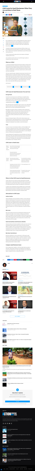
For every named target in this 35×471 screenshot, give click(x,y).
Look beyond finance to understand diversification (24, 311)
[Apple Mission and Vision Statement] (5, 325)
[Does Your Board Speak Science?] (5, 431)
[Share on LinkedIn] (11, 14)
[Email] (3, 49)
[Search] (31, 1)
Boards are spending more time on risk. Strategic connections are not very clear (19, 440)
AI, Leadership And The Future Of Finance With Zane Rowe (8, 311)
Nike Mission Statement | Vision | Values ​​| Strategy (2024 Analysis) (18, 334)
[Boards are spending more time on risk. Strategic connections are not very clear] (5, 441)
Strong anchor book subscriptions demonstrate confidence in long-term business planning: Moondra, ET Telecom (19, 460)
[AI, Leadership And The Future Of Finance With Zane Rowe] (10, 304)
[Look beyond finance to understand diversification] (25, 304)
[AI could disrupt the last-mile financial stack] (25, 290)
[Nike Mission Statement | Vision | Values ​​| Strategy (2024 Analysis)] (5, 336)
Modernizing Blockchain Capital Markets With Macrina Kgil (8, 283)
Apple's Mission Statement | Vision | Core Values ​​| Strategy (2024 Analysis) (19, 339)
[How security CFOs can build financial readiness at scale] (10, 290)
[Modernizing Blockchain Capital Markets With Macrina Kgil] (10, 276)
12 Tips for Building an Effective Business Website (15, 383)
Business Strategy (5, 309)
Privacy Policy (22, 403)
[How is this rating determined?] (13, 87)
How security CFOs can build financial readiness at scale (9, 297)
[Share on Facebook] (6, 14)
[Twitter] (3, 43)
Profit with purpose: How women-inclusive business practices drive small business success (17, 366)
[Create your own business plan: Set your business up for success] (5, 455)
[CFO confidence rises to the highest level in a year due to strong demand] (25, 276)
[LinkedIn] (3, 45)
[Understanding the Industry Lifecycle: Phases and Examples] (5, 330)
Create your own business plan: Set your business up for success (17, 453)
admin (6, 12)
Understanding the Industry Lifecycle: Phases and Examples (17, 328)
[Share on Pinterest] (9, 14)
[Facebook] (3, 40)
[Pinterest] (3, 47)
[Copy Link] (3, 51)
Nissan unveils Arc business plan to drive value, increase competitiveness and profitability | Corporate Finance (19, 449)
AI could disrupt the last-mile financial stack (25, 297)
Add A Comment (17, 316)
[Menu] (3, 1)
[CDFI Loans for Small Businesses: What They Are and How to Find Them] (17, 26)
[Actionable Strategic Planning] (17, 1)
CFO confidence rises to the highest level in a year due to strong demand (25, 283)
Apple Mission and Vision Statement (13, 323)
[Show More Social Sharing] (13, 14)
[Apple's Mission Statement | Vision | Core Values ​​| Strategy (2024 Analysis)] (5, 341)
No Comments (14, 12)
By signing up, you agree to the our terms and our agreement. (17, 403)
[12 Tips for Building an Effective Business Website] (5, 385)
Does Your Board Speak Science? (12, 429)
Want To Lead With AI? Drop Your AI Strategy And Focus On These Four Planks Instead (18, 435)
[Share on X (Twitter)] (8, 14)
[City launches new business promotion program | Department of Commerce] (5, 379)
